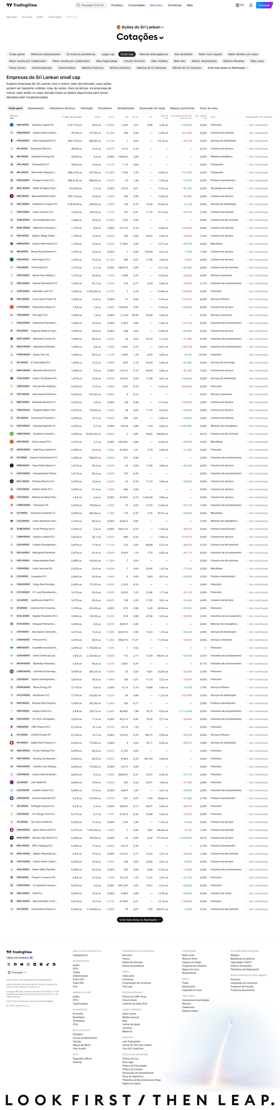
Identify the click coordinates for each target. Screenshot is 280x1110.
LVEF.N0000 (23, 814)
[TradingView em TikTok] (47, 964)
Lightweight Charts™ (241, 962)
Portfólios (78, 1034)
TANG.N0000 (23, 410)
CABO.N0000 (23, 584)
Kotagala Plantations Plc (45, 623)
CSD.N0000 (22, 679)
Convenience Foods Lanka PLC (44, 909)
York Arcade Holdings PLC (45, 386)
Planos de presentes (133, 965)
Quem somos (129, 1013)
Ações (76, 965)
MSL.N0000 (22, 172)
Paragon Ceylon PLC (43, 180)
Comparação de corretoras (136, 982)
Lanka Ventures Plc (42, 568)
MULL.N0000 (23, 188)
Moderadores (189, 972)
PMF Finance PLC (41, 726)
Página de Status (131, 1083)
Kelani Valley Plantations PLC (45, 869)
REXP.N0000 (23, 703)
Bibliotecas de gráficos (243, 958)
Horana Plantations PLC (45, 283)
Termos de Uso (130, 1058)
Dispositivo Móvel (82, 1058)
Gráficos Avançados (241, 965)
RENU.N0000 (23, 837)
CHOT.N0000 (23, 861)
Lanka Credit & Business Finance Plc (45, 774)
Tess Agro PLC (40, 314)
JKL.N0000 (22, 782)
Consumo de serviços (222, 148)
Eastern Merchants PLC (45, 243)
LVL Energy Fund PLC (43, 814)
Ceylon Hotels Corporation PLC (45, 861)
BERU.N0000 (23, 402)
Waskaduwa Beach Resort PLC (45, 307)
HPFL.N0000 (23, 299)
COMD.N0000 (23, 671)
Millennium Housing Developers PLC (45, 227)
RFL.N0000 (22, 148)
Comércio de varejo (221, 893)
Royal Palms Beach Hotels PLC (45, 465)
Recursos (127, 955)
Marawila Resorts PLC (44, 370)
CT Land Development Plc (45, 592)
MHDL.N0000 (23, 227)
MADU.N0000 (23, 346)
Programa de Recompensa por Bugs (141, 1079)
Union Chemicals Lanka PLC (45, 655)
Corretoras (175, 5)
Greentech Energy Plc (42, 156)
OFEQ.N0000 (23, 140)
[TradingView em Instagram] (28, 964)
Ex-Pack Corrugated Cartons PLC (45, 718)
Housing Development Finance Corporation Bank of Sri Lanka (45, 758)
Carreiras (127, 1027)
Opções (77, 1041)
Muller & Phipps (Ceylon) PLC (45, 188)
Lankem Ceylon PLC (43, 790)
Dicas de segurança (132, 1076)
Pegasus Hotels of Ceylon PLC (44, 330)
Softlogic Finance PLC (42, 806)
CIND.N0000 (23, 798)
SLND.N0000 (23, 291)
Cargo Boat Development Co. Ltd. (45, 584)
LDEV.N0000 (23, 544)
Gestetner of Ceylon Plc (44, 204)
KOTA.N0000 (23, 624)
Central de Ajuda (131, 1024)
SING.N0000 (23, 125)
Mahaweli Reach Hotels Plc (45, 196)
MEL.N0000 (22, 156)
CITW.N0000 (23, 307)
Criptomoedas (80, 975)
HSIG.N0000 (23, 259)
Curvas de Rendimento (85, 1037)
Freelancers (188, 1007)
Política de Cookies (132, 1069)
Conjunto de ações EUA (134, 1003)
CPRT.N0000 (23, 275)
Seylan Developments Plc (44, 679)
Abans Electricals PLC (44, 829)
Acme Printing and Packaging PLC (45, 528)
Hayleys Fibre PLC (42, 711)
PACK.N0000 (23, 719)
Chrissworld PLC (40, 164)
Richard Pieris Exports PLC (45, 703)
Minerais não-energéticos (224, 425)
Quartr (50, 1001)
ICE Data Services (43, 980)
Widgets (235, 955)
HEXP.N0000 (23, 711)
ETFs (75, 968)
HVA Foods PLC (39, 267)
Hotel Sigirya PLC (41, 259)
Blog (124, 1020)
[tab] (16, 54)
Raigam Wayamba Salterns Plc (45, 853)
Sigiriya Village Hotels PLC (45, 235)
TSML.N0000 (23, 220)
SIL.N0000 (22, 457)
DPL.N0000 (22, 418)
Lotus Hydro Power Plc (44, 299)
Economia (78, 1013)
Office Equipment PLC (44, 140)
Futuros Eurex (129, 1000)
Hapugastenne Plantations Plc (45, 473)
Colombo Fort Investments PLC (44, 608)
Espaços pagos (190, 1010)
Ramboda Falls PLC (41, 148)
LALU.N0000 (23, 521)
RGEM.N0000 (23, 132)
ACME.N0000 (23, 529)
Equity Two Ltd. (41, 354)
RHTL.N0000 (23, 481)
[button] (125, 5)
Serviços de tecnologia (223, 362)
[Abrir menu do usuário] (251, 5)
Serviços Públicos (220, 299)
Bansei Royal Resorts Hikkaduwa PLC (44, 251)
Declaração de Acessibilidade (138, 1072)
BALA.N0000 (23, 552)
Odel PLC (37, 893)
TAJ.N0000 (22, 822)
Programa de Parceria (242, 986)
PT (242, 5)
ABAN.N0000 (23, 830)
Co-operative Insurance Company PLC (45, 885)
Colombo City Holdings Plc (45, 766)
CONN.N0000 (23, 536)
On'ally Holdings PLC (44, 750)
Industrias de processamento (226, 283)
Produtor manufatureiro (223, 180)
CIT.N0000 (22, 513)
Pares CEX (78, 979)
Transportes (217, 164)
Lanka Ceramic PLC (43, 211)
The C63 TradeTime (132, 1048)
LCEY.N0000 (23, 790)
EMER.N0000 (23, 243)
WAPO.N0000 (23, 449)
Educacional (188, 986)
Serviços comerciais (221, 275)
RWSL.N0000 (23, 853)
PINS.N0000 (23, 877)
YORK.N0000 (23, 386)
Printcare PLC (40, 639)
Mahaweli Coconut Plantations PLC (45, 338)
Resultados (79, 1017)
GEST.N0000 (23, 204)
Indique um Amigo (191, 962)
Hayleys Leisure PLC (44, 536)
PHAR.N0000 (23, 766)
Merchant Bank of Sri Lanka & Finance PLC (45, 901)
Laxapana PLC (39, 576)
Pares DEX (78, 982)
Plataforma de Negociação (245, 969)
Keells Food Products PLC (44, 742)
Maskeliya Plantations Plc (45, 663)
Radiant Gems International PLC (45, 132)
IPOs (75, 1024)
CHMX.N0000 (23, 505)
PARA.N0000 (23, 180)
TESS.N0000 (23, 315)
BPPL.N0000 (23, 845)
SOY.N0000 (22, 909)
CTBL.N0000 (23, 378)
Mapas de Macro (82, 1045)
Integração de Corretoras (244, 982)
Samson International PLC (43, 457)
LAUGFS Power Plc (41, 734)
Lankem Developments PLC (45, 544)
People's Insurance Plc (44, 877)
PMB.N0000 (22, 727)
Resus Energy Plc (42, 687)
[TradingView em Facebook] (15, 964)
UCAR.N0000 (23, 655)
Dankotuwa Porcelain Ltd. (44, 417)
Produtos (117, 5)
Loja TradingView (131, 1041)
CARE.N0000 (23, 639)
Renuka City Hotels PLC (45, 837)
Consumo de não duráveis (224, 219)
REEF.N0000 (23, 441)
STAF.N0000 (23, 489)
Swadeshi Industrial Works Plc (45, 433)
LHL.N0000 (22, 600)
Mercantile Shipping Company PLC (44, 172)
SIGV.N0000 (23, 235)
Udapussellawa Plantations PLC (45, 560)
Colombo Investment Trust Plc (44, 513)
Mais (190, 5)
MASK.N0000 (23, 663)
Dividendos (79, 1020)
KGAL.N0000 (23, 616)
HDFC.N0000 (23, 758)
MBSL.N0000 (23, 901)
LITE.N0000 (22, 576)
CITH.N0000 (23, 497)
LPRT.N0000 (23, 394)
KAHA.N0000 (23, 323)
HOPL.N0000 (23, 283)
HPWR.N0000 (23, 687)
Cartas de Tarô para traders (137, 1045)
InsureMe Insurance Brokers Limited (45, 647)
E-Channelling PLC (41, 362)
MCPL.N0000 (23, 338)
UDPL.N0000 (23, 560)
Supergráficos (80, 955)
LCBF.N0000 (23, 774)
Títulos (76, 972)
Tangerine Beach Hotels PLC (45, 410)
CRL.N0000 (22, 806)
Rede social (188, 955)
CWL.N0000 (23, 164)
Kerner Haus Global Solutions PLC (45, 275)
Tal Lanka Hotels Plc (41, 821)
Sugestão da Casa (192, 990)
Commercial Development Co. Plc (45, 671)
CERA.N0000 (23, 212)
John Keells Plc (39, 782)
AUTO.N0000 (23, 695)
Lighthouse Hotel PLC (42, 600)
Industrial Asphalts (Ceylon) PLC (45, 425)
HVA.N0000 (22, 267)
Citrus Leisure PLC (41, 441)
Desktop (77, 1062)
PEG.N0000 (22, 330)
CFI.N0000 (22, 608)
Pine (75, 986)
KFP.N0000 (22, 742)
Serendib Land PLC (43, 291)
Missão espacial (130, 1017)
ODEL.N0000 (23, 893)
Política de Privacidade (134, 1065)
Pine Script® (79, 1048)
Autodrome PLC (41, 695)
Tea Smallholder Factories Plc (45, 219)
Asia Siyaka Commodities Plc (45, 631)
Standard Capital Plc (43, 124)
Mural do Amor (190, 958)
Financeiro (216, 124)
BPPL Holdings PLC (42, 845)
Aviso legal (128, 1062)
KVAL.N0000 (23, 869)
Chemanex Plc (40, 505)
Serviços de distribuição (223, 140)
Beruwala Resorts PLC (44, 402)
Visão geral (128, 975)
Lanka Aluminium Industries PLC (45, 520)
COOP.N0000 (23, 885)
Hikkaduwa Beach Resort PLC (45, 497)
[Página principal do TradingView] (21, 5)
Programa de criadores (194, 965)
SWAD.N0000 (23, 433)
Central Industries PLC (44, 798)
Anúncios (235, 979)
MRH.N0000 (23, 196)
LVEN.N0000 (23, 568)
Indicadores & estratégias (195, 1000)
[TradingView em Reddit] (54, 964)
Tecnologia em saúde (222, 188)
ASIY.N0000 (23, 631)
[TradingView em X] (8, 964)
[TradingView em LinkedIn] (34, 964)
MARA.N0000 (23, 370)
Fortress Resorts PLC (43, 481)
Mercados (156, 5)
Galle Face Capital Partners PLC (45, 449)
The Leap (127, 986)
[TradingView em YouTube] (21, 964)
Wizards (186, 1003)
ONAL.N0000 (23, 750)
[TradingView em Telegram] (41, 964)
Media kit (127, 1031)
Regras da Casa (190, 969)
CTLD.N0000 (23, 592)
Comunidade (136, 5)
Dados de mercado (132, 962)
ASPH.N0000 (23, 426)
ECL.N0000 (22, 362)
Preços (126, 958)
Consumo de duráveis (222, 132)
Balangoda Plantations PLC (45, 552)
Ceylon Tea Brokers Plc (44, 378)
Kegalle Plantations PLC (45, 615)
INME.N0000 (23, 647)
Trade (185, 982)
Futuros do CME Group (134, 996)
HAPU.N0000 (23, 473)
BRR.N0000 (22, 251)
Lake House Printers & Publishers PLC (45, 394)
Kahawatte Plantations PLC (45, 322)
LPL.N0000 (22, 734)
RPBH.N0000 (23, 465)
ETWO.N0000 (23, 354)
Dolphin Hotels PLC (42, 489)
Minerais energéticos (222, 156)
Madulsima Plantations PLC (45, 346)
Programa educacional (242, 990)
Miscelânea (216, 243)
